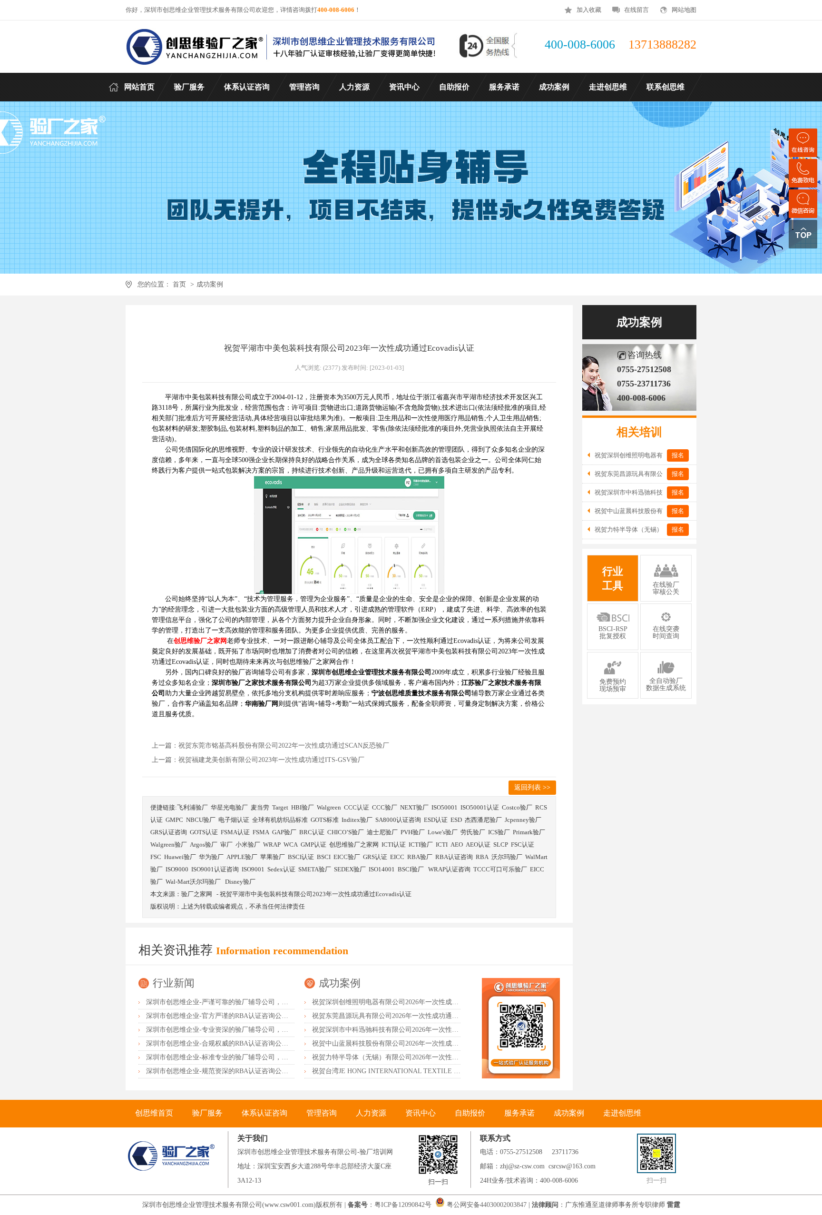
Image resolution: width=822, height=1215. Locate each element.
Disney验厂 (240, 881)
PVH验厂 (413, 832)
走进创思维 (622, 1113)
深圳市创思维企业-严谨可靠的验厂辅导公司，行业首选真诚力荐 (240, 1002)
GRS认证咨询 (168, 832)
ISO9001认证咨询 (215, 869)
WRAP (272, 844)
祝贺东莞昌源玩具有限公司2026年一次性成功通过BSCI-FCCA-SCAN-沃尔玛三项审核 (437, 1015)
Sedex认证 (281, 869)
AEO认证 (478, 844)
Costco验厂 (517, 807)
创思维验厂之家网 (354, 844)
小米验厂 (247, 844)
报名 (678, 455)
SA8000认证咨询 (398, 819)
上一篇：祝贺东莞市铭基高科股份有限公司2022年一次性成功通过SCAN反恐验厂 (270, 745)
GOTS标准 (325, 819)
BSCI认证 (301, 856)
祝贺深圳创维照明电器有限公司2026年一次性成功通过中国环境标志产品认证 (425, 1002)
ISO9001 (253, 869)
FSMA (261, 832)
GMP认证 (313, 844)
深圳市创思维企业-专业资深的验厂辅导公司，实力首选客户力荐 (240, 1029)
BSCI (324, 856)
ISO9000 (177, 869)
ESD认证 (436, 819)
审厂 (226, 844)
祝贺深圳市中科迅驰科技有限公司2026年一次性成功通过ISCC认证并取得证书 (426, 1029)
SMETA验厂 (314, 869)
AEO (456, 844)
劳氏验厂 (472, 832)
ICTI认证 (394, 844)
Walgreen (329, 807)
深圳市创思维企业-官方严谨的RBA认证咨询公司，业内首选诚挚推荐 (247, 1015)
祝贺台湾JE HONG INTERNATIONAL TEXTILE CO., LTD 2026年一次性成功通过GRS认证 (444, 1071)
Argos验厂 (203, 844)
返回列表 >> (532, 787)
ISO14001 (382, 869)
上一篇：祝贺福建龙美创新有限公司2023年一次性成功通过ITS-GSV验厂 (258, 759)
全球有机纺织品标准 (280, 819)
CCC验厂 (384, 807)
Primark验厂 (529, 832)
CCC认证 (356, 807)
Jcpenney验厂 (523, 819)
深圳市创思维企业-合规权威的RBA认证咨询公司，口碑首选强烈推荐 (247, 1043)
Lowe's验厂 (443, 832)
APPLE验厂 (241, 856)
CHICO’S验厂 (345, 832)
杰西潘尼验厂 (483, 819)
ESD (456, 819)
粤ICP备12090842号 (403, 1204)
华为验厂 (211, 856)
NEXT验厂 (414, 807)
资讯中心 (420, 1113)
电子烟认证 (233, 819)
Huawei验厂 (180, 856)
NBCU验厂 (200, 819)
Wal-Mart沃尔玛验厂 (194, 881)
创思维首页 (154, 1113)
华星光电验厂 (229, 807)
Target (280, 807)
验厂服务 (207, 1113)
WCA (291, 844)
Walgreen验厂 (168, 844)
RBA (482, 856)
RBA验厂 (419, 856)
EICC (397, 856)
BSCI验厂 (411, 869)
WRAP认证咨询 (449, 869)
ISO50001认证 (479, 807)
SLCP (500, 844)
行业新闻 (174, 983)
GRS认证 (375, 856)
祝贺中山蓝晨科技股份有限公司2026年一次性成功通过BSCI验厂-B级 (412, 1043)
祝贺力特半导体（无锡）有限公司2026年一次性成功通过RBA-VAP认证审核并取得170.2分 (443, 1057)
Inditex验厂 (357, 819)
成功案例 (209, 284)
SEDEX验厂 (350, 869)
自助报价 (470, 1113)
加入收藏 (589, 9)
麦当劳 (260, 807)
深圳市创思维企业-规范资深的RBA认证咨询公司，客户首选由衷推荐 (247, 1071)
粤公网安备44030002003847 (487, 1204)
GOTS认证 (204, 832)
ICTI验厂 (421, 844)
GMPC (174, 819)
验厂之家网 (196, 894)
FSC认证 (522, 844)
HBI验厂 (302, 807)
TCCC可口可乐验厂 (500, 869)
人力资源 (371, 1113)
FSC (155, 856)
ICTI (442, 844)
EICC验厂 (346, 856)
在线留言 (636, 9)
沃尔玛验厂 (506, 856)
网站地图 (684, 9)
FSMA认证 (235, 832)
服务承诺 (519, 1113)
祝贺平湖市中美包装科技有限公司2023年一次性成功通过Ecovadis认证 (315, 894)
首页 (179, 284)
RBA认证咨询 (454, 856)
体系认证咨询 (264, 1113)
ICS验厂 (499, 832)
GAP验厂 (284, 832)
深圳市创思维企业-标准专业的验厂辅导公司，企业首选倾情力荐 (240, 1057)
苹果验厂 (272, 856)
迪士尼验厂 (382, 832)
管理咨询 (321, 1113)
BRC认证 (311, 832)
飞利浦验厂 (192, 807)
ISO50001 (444, 807)
